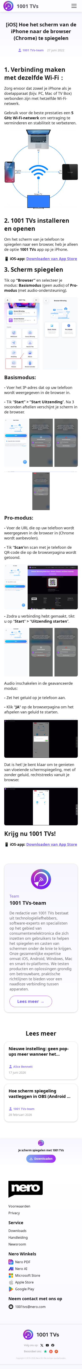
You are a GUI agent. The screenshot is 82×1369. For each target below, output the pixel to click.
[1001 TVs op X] (42, 1345)
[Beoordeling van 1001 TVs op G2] (51, 1351)
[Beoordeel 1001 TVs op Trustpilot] (45, 1351)
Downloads (17, 1230)
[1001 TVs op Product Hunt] (56, 1351)
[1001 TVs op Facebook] (52, 1345)
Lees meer (30, 1001)
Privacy (14, 1213)
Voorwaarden (19, 1206)
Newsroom (17, 1244)
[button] (74, 6)
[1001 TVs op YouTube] (47, 1345)
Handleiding (18, 1237)
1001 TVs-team (33, 50)
